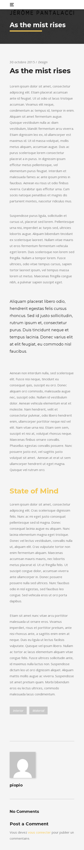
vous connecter (39, 832)
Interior (18, 710)
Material (38, 710)
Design (43, 62)
